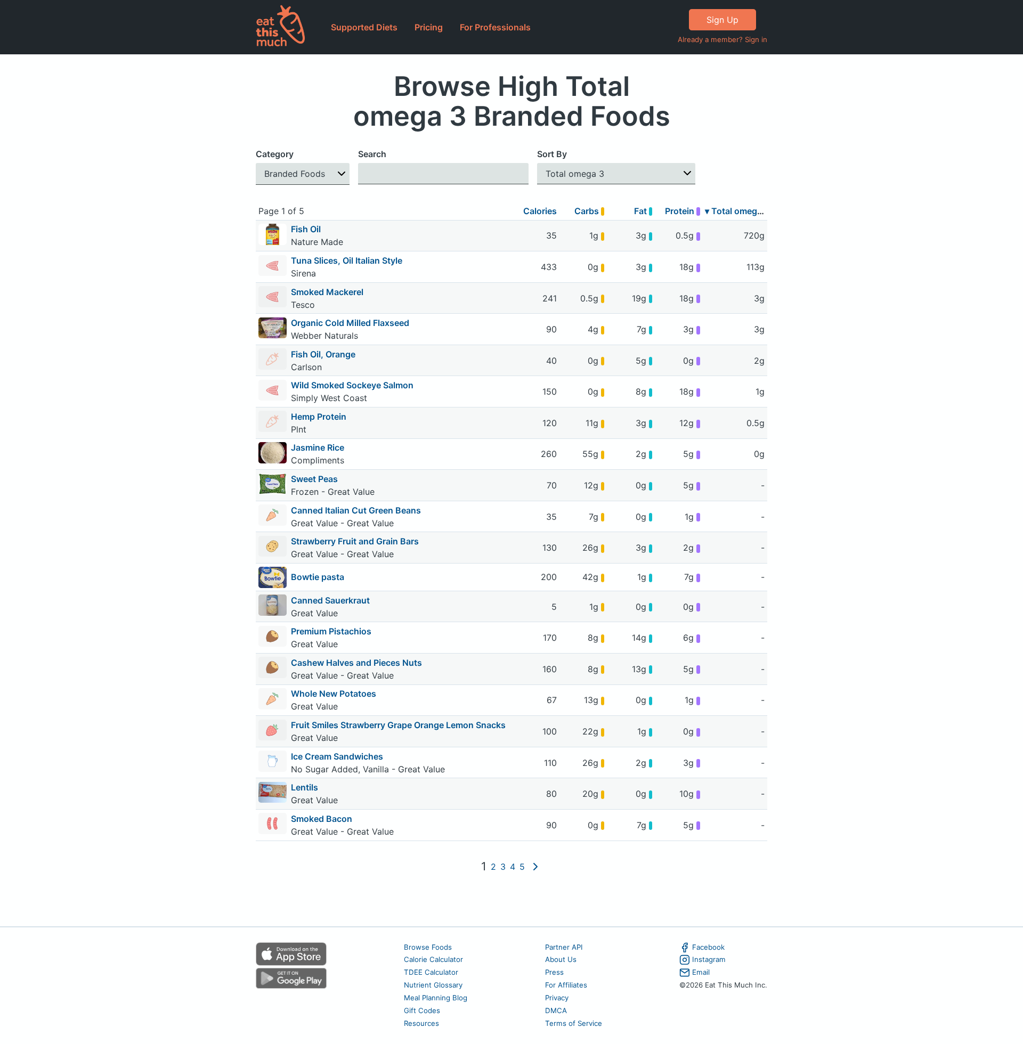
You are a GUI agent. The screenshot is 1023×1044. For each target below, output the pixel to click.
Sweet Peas (314, 479)
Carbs (587, 211)
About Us (561, 959)
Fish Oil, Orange (323, 354)
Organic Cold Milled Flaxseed (350, 322)
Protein (680, 211)
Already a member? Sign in (722, 39)
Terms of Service (573, 1023)
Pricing (429, 27)
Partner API (564, 947)
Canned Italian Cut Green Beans (356, 510)
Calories (540, 211)
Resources (421, 1023)
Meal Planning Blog (435, 997)
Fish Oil (306, 229)
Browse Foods (428, 947)
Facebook (708, 947)
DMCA (556, 1010)
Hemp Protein (318, 416)
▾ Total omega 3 (737, 211)
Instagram (709, 959)
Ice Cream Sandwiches (337, 756)
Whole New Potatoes (333, 693)
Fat (641, 211)
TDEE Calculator (431, 972)
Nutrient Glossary (433, 985)
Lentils (304, 787)
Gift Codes (422, 1010)
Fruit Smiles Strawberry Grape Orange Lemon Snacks (398, 725)
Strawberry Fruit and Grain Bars (355, 541)
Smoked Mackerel (327, 292)
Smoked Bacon (321, 818)
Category (275, 154)
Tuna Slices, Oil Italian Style (346, 260)
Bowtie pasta (317, 577)
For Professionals (495, 27)
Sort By (552, 154)
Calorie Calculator (433, 959)
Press (554, 972)
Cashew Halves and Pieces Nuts (356, 662)
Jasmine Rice (317, 447)
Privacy (557, 997)
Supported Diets (364, 27)
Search (372, 154)
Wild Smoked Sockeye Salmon (352, 385)
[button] (303, 174)
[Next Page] (535, 867)
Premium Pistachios (331, 631)
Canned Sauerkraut (330, 600)
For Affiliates (566, 985)
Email (701, 972)
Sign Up (722, 19)
